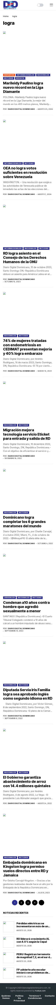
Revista (20, 78)
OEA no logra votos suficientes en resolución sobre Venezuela (25, 172)
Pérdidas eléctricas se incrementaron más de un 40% (32, 926)
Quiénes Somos (6, 997)
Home (5, 16)
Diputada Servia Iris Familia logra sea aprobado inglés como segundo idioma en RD (27, 694)
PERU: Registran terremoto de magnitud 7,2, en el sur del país (34, 957)
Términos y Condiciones (35, 997)
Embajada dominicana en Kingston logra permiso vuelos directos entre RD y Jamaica (25, 868)
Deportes (9, 75)
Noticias (8, 78)
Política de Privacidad (19, 998)
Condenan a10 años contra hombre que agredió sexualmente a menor (26, 606)
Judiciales (9, 597)
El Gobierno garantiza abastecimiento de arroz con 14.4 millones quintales (27, 781)
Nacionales (43, 75)
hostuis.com (40, 990)
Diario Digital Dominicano (21, 109)
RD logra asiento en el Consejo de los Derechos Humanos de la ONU (24, 257)
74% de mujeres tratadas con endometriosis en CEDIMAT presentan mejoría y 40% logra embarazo (27, 347)
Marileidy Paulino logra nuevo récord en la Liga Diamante (23, 87)
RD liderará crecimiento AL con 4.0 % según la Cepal (33, 940)
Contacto (50, 996)
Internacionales (25, 75)
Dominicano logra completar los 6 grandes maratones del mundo (24, 521)
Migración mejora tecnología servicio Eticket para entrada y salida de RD (26, 434)
